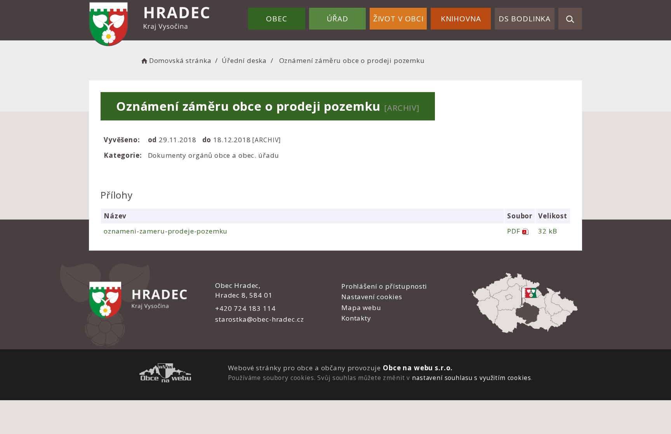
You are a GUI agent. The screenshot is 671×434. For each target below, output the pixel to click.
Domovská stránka (180, 60)
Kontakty (356, 318)
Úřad (337, 19)
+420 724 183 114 (245, 308)
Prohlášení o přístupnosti (384, 286)
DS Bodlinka (525, 19)
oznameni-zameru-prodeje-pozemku (166, 231)
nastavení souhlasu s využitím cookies (471, 377)
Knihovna (461, 19)
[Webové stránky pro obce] (165, 374)
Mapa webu (361, 307)
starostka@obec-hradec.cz (259, 319)
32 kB (547, 231)
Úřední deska (244, 60)
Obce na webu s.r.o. (418, 367)
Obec (276, 19)
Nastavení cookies (371, 296)
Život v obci (398, 19)
